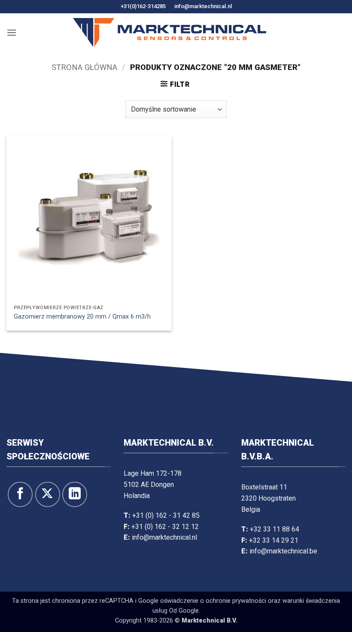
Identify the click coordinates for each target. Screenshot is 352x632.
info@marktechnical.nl (203, 6)
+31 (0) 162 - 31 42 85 (166, 515)
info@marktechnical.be (283, 551)
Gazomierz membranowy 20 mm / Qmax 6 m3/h (82, 316)
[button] (11, 32)
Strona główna (84, 67)
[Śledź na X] (47, 494)
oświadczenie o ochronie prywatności (213, 601)
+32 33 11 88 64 (274, 529)
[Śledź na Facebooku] (20, 494)
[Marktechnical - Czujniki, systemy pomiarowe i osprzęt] (169, 32)
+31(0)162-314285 (143, 6)
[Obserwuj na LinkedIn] (74, 494)
